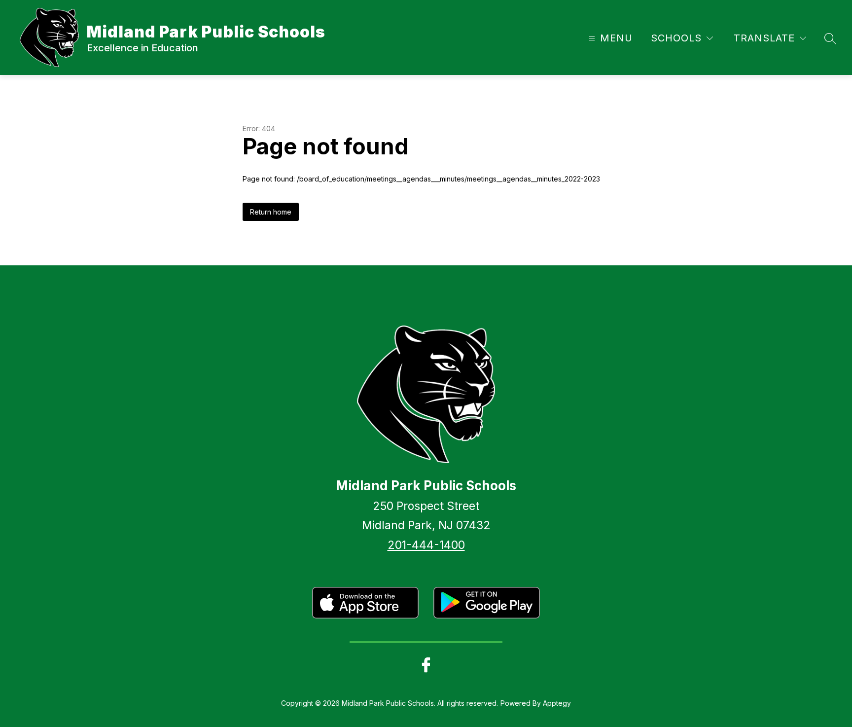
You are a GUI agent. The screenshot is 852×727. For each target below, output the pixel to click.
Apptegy (557, 703)
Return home (270, 212)
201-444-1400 (426, 545)
